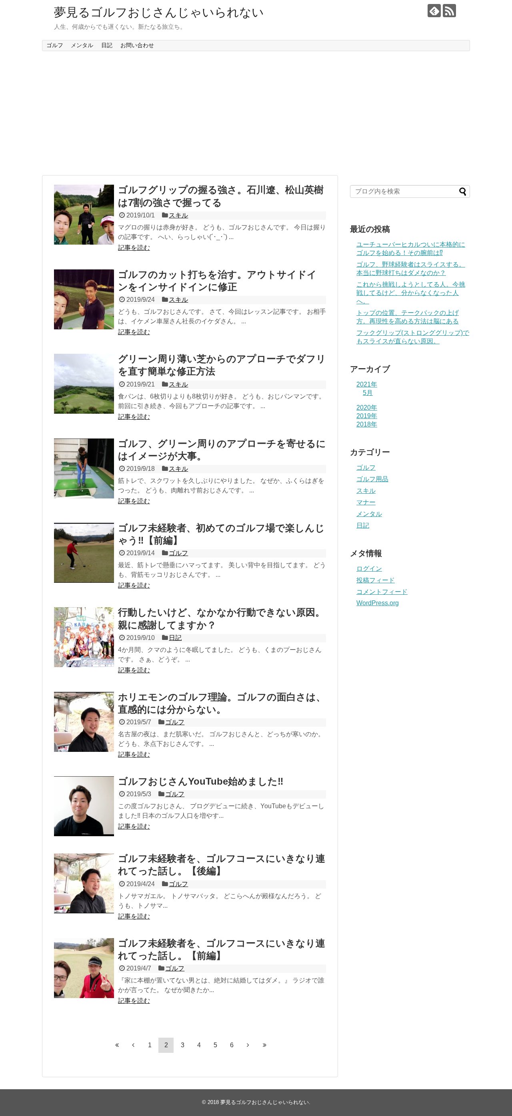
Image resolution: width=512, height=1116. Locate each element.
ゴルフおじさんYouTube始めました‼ (201, 781)
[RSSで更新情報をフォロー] (449, 10)
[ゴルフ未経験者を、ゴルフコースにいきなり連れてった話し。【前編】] (84, 968)
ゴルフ (54, 45)
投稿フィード (375, 580)
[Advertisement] (256, 113)
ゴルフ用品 (372, 479)
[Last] (264, 1044)
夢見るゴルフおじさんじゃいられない (159, 12)
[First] (116, 1044)
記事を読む (134, 247)
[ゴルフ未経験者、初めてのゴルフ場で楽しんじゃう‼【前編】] (84, 553)
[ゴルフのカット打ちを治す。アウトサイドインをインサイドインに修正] (84, 299)
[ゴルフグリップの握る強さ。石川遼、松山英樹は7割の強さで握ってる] (84, 215)
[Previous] (133, 1044)
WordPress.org (377, 603)
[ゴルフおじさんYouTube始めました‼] (84, 806)
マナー (366, 502)
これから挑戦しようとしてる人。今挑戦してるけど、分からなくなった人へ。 (410, 293)
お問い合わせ (137, 45)
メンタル (82, 45)
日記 (106, 45)
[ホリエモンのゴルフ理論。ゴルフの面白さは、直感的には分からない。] (84, 722)
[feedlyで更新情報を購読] (434, 10)
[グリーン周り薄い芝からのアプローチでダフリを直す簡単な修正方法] (84, 384)
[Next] (248, 1044)
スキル (178, 215)
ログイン (369, 568)
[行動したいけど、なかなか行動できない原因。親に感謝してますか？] (84, 637)
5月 (368, 392)
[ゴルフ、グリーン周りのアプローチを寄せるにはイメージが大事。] (84, 468)
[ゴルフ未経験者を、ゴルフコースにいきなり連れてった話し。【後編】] (84, 883)
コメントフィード (382, 591)
